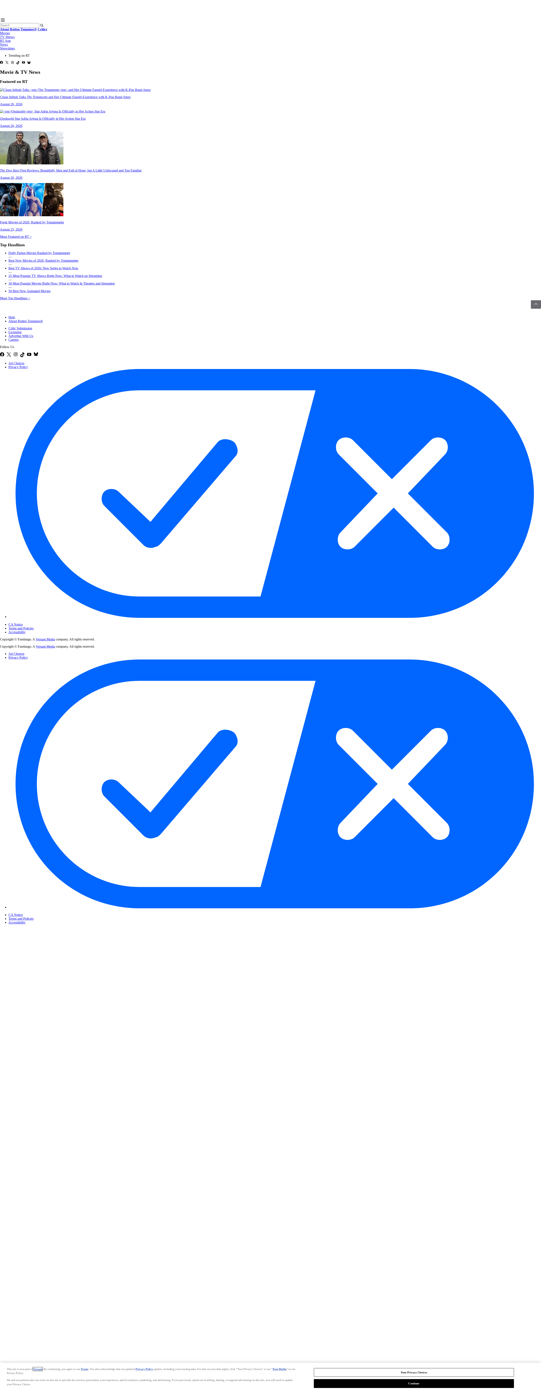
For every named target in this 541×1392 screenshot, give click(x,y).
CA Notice (15, 624)
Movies (5, 33)
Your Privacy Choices (26, 620)
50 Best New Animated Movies (29, 291)
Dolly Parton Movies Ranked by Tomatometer (39, 253)
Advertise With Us (20, 336)
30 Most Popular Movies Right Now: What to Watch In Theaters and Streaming (61, 283)
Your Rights (279, 1369)
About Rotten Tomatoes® (25, 321)
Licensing (15, 332)
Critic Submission (20, 328)
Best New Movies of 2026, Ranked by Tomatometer (43, 260)
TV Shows (7, 37)
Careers (13, 339)
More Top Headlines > (15, 298)
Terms (84, 1369)
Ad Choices (16, 363)
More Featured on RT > (16, 236)
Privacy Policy (18, 367)
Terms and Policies (21, 628)
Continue (413, 1383)
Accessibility (17, 632)
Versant (37, 1369)
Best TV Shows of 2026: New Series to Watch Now (43, 268)
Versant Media (45, 639)
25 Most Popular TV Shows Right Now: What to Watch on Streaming (55, 276)
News (4, 44)
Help (11, 317)
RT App (5, 41)
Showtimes (7, 48)
